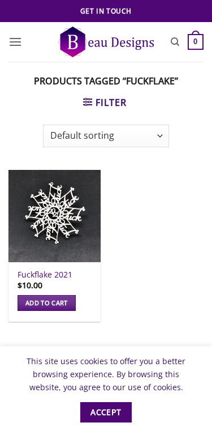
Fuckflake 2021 (45, 275)
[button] (15, 42)
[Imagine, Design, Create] (106, 42)
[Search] (175, 42)
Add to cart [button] (46, 302)
